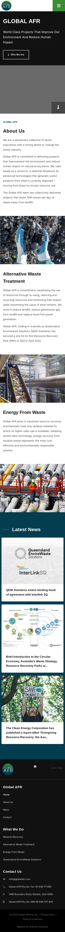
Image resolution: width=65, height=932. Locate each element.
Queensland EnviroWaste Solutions (22, 859)
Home (6, 794)
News (6, 809)
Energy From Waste (13, 852)
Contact (7, 817)
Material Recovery (13, 836)
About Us (8, 802)
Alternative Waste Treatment (18, 844)
